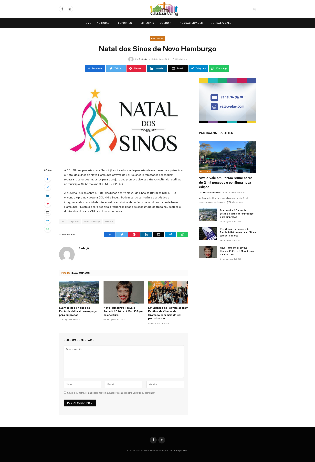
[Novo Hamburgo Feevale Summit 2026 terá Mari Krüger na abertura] (124, 292)
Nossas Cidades (191, 23)
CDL (63, 221)
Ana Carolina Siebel (212, 192)
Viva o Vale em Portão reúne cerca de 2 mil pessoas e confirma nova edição (225, 182)
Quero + (165, 23)
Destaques (157, 38)
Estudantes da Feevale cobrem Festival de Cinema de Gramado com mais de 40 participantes (168, 313)
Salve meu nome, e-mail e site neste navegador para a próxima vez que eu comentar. (111, 393)
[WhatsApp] (47, 229)
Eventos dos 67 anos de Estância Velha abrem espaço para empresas (78, 311)
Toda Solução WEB (177, 450)
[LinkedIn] (47, 195)
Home (87, 23)
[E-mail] (47, 212)
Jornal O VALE (221, 23)
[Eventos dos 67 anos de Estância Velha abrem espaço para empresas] (79, 292)
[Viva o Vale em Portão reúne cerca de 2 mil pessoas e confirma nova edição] (227, 157)
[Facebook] (47, 179)
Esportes (125, 23)
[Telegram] (47, 220)
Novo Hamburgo (92, 221)
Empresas (74, 221)
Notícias (103, 23)
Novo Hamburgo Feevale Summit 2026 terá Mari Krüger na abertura (123, 311)
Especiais (147, 23)
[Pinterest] (47, 204)
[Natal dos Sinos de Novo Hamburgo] (123, 120)
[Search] (254, 9)
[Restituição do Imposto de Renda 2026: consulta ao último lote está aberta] (208, 233)
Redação (143, 59)
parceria (109, 221)
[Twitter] (47, 187)
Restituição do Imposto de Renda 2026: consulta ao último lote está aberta (238, 232)
